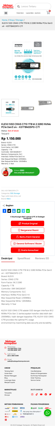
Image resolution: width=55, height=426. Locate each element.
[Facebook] (45, 394)
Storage (17, 193)
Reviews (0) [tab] (42, 258)
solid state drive (12, 196)
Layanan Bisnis (30, 13)
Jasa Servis (37, 13)
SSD (11, 193)
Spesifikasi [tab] (23, 258)
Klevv (9, 199)
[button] (6, 13)
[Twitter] (50, 394)
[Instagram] (32, 394)
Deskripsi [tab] (6, 258)
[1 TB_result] (27, 61)
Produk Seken (20, 13)
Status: (4, 131)
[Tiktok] (36, 394)
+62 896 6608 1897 (14, 350)
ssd (19, 196)
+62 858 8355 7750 (14, 348)
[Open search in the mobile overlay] (33, 6)
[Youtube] (41, 394)
